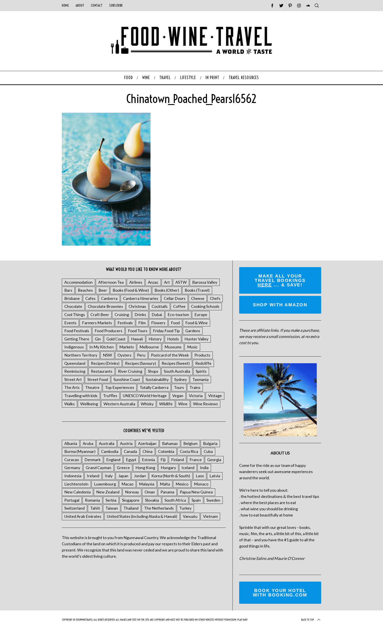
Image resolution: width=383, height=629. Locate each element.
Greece (123, 467)
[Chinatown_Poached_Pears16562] (106, 244)
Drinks (140, 314)
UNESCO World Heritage (145, 395)
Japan (123, 475)
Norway (132, 491)
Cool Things (74, 314)
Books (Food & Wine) (131, 290)
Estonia (148, 459)
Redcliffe (203, 363)
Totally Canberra (154, 387)
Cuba (208, 451)
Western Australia (119, 403)
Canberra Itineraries (140, 298)
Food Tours (137, 330)
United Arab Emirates (82, 516)
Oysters (124, 355)
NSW (107, 355)
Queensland (74, 363)
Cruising (122, 314)
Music (192, 346)
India (204, 467)
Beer (102, 290)
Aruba (88, 443)
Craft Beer (99, 314)
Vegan (177, 395)
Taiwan (112, 508)
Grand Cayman (98, 467)
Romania (92, 500)
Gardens (192, 330)
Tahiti (95, 508)
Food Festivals (76, 330)
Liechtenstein (76, 483)
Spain (196, 500)
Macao (127, 483)
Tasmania (200, 379)
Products (202, 355)
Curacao (71, 459)
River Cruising (130, 371)
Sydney (180, 379)
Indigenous (74, 346)
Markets (126, 346)
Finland (177, 459)
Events (70, 322)
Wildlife (166, 403)
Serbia (111, 500)
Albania (70, 443)
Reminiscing (74, 371)
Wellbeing (89, 403)
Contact (96, 5)
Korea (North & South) (170, 475)
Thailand (131, 508)
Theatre (92, 387)
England (113, 459)
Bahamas (170, 443)
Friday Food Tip (166, 330)
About (80, 5)
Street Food (97, 379)
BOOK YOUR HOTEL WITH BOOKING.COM (280, 592)
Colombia (166, 451)
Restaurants (101, 371)
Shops (153, 371)
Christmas (137, 306)
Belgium (190, 443)
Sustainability (157, 379)
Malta (165, 483)
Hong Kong (145, 467)
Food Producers (108, 330)
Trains (195, 387)
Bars (68, 290)
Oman (150, 491)
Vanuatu (190, 516)
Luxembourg (105, 483)
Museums (173, 346)
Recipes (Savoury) (140, 363)
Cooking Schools (205, 306)
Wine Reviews (205, 403)
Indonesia (72, 475)
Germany (72, 467)
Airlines (135, 282)
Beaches (85, 290)
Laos (200, 475)
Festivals (125, 322)
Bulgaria (210, 443)
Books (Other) (166, 290)
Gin (98, 338)
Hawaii (137, 338)
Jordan (140, 475)
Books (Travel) (197, 290)
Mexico (182, 483)
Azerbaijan (147, 443)
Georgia (214, 459)
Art (167, 282)
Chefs (215, 298)
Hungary (168, 467)
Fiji (163, 459)
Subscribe (116, 5)
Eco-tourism (178, 314)
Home (65, 5)
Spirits (201, 371)
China (147, 451)
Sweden (213, 500)
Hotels (173, 338)
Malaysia (146, 483)
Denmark (92, 459)
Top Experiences (119, 387)
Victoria (196, 395)
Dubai (157, 314)
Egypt (131, 459)
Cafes (90, 298)
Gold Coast (115, 338)
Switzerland (74, 508)
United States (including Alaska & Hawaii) (142, 516)
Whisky (147, 403)
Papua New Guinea (196, 491)
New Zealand (107, 491)
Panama (167, 491)
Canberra (109, 298)
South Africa (175, 500)
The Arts (72, 387)
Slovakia (152, 500)
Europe (200, 314)
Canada (130, 451)
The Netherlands (159, 508)
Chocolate (73, 306)
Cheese (197, 298)
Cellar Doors (175, 298)
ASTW (181, 282)
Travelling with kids (81, 395)
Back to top (307, 619)
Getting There (76, 338)
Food (175, 322)
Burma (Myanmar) (80, 451)
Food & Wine (196, 322)
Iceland (188, 467)
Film (142, 322)
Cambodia (109, 451)
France (196, 459)
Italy (109, 475)
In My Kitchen (101, 346)
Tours (179, 387)
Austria (126, 443)
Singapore (130, 500)
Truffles (110, 395)
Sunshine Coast (126, 379)
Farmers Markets (97, 322)
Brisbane (72, 298)
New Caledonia (77, 491)
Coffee (179, 306)
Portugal (71, 500)
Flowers (158, 322)
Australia (106, 443)
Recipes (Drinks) (105, 363)
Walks (69, 403)
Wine (183, 403)
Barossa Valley (204, 282)
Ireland (93, 475)
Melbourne (149, 346)
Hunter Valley (196, 338)
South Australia (177, 371)
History (155, 338)
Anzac (153, 282)
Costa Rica (189, 451)
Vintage (215, 395)
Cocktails (160, 306)
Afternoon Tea (111, 282)
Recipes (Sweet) (176, 363)
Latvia (214, 475)
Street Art (73, 379)
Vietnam (210, 516)
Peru (141, 355)
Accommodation (78, 282)
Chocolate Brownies (105, 306)
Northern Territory (80, 355)
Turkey (185, 508)
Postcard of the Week (170, 355)
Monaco (201, 483)
